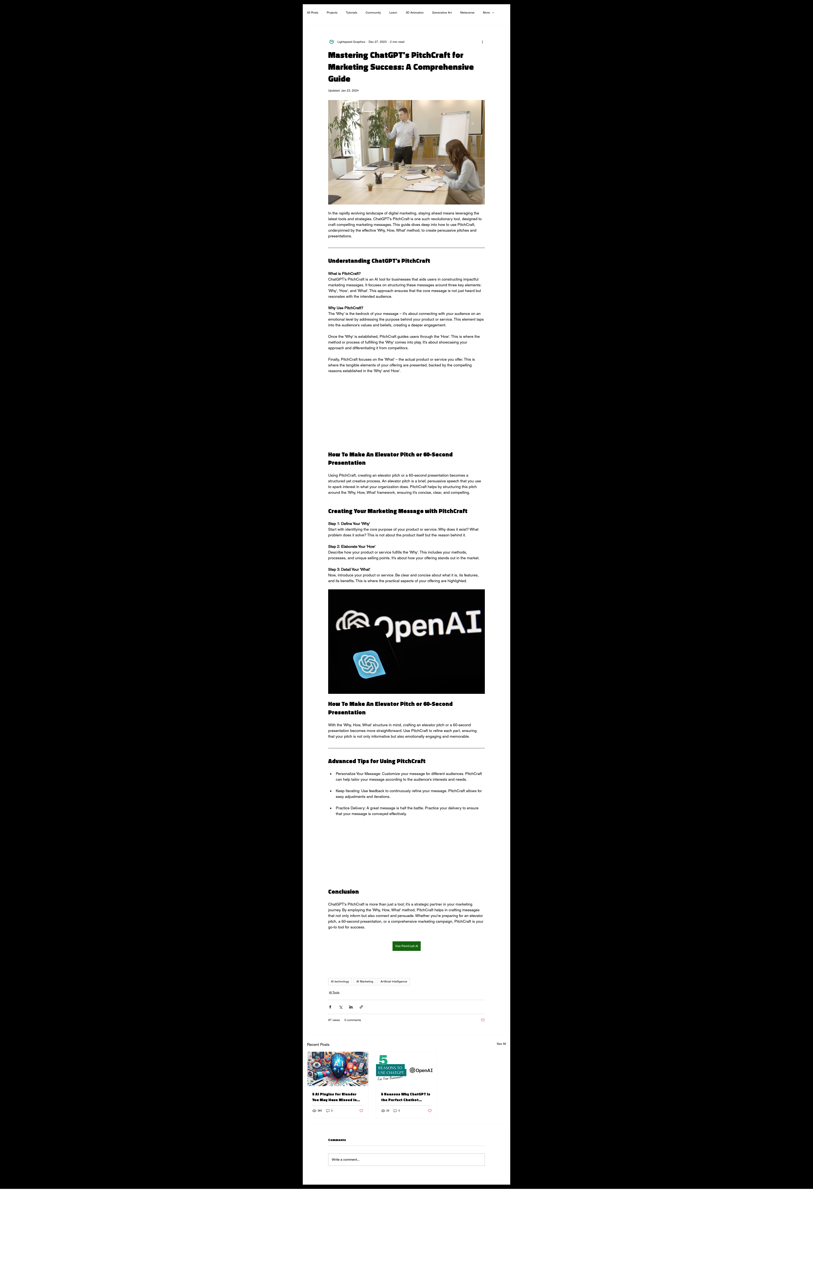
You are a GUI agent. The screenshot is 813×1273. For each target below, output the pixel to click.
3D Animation (415, 12)
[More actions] (482, 41)
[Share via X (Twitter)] (341, 1007)
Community (373, 12)
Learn (393, 12)
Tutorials (351, 12)
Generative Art (442, 12)
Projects (332, 12)
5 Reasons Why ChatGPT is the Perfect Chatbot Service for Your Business (405, 1097)
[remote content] (406, 414)
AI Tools (334, 992)
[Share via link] (361, 1007)
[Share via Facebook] (330, 1007)
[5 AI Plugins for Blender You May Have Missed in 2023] (337, 1069)
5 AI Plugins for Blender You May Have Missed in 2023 (334, 1097)
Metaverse (467, 12)
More (486, 12)
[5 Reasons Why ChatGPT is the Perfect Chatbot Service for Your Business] (406, 1069)
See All (501, 1043)
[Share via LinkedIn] (351, 1007)
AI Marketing (364, 981)
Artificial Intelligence (393, 981)
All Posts (312, 12)
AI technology (340, 981)
